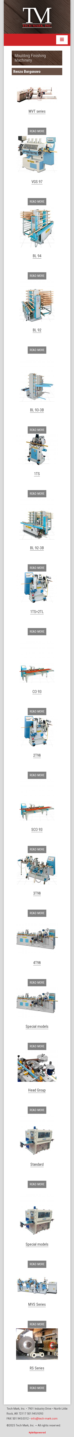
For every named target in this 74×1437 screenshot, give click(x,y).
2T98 (37, 755)
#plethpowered (37, 1432)
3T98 (37, 893)
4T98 (37, 962)
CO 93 (37, 691)
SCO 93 (37, 829)
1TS (37, 473)
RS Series (37, 1368)
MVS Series (37, 1304)
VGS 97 (37, 181)
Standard (37, 1164)
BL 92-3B (37, 548)
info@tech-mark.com (44, 1418)
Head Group (37, 1090)
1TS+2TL (37, 611)
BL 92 (37, 330)
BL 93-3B (37, 410)
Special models (37, 1026)
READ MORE (37, 131)
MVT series (37, 111)
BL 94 (37, 256)
